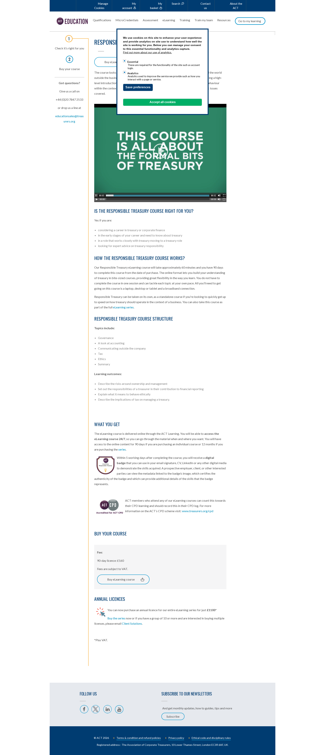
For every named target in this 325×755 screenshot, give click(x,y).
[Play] (96, 199)
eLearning (168, 20)
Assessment (150, 20)
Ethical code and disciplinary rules (211, 737)
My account (129, 6)
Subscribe (172, 716)
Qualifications (102, 20)
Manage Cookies (101, 6)
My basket (156, 6)
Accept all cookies (163, 102)
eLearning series (123, 307)
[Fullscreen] (224, 199)
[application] (160, 151)
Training (184, 20)
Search (176, 3)
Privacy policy (176, 737)
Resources (224, 20)
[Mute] (219, 199)
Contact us (205, 6)
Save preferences (137, 87)
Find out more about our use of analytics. (147, 52)
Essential (132, 61)
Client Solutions (132, 623)
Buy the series (116, 618)
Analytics (132, 73)
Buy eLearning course (121, 579)
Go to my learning (249, 21)
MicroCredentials (126, 20)
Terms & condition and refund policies (138, 737)
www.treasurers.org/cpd (197, 511)
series (122, 449)
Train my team (203, 20)
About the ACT (236, 6)
